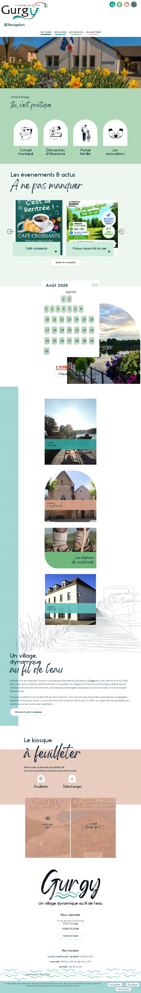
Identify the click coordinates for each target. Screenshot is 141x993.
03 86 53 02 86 (70, 928)
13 (69, 319)
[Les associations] (115, 133)
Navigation (16, 25)
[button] (112, 5)
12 (62, 319)
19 (62, 330)
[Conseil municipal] (26, 133)
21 (77, 330)
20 (69, 330)
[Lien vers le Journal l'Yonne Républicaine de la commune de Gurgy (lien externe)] (70, 377)
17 (47, 330)
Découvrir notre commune (28, 712)
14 (76, 319)
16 (91, 319)
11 (54, 319)
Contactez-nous (70, 935)
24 (47, 341)
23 (92, 330)
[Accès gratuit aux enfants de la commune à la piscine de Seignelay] (92, 227)
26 (62, 341)
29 (84, 341)
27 (69, 341)
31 (46, 351)
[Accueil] (24, 11)
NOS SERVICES (76, 32)
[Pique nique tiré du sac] (39, 227)
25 (54, 341)
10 (47, 319)
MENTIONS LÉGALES (37, 974)
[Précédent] (10, 232)
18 (54, 330)
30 (92, 341)
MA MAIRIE (45, 32)
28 (77, 341)
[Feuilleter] (41, 779)
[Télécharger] (72, 779)
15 (84, 319)
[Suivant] (121, 232)
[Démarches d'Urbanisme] (55, 133)
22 (84, 330)
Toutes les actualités (65, 262)
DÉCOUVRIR (60, 32)
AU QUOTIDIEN (93, 32)
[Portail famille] (85, 133)
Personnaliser (123, 989)
